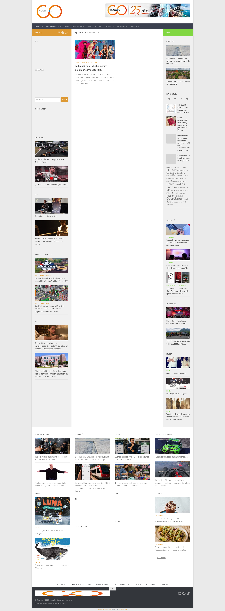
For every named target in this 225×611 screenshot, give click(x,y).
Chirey (186, 170)
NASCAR (179, 190)
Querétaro (173, 199)
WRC (171, 205)
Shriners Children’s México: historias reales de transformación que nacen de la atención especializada (51, 374)
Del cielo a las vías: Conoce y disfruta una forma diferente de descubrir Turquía (178, 61)
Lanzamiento (181, 181)
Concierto (173, 173)
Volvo (185, 202)
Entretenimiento (52, 26)
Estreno (169, 176)
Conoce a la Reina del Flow (176, 374)
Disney (183, 173)
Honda (176, 179)
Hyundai (183, 178)
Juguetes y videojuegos (43, 275)
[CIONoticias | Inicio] (49, 12)
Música (170, 190)
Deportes (97, 26)
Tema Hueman (62, 603)
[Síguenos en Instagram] (59, 32)
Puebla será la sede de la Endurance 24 (171, 457)
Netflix (182, 193)
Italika (168, 181)
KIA (172, 181)
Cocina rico (159, 516)
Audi (184, 167)
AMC (178, 167)
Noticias (38, 26)
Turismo (109, 26)
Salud (66, 26)
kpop (175, 181)
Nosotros (133, 26)
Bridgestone (180, 170)
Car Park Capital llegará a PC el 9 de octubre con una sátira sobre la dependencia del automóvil (50, 309)
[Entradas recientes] (169, 98)
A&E (167, 167)
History (171, 179)
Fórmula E (180, 176)
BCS (168, 170)
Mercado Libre (179, 188)
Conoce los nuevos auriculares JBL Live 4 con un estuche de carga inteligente (177, 242)
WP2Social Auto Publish (104, 609)
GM (185, 176)
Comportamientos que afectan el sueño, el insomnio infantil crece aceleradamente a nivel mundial (183, 142)
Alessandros (172, 167)
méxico (185, 188)
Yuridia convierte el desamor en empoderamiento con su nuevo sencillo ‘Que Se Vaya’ (178, 416)
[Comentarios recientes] (181, 98)
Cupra (179, 173)
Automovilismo (171, 285)
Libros (170, 184)
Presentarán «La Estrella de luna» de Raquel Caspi (183, 158)
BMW (174, 170)
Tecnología (121, 26)
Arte (181, 167)
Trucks (175, 202)
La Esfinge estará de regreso (177, 394)
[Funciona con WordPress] (45, 603)
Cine (89, 26)
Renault (184, 199)
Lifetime (177, 184)
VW (168, 204)
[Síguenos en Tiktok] (66, 32)
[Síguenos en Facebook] (62, 32)
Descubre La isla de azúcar (46, 216)
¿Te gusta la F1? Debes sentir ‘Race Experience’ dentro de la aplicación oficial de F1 (177, 291)
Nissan (170, 195)
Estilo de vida (77, 26)
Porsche (179, 196)
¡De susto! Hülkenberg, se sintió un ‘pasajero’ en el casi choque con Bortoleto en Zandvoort (172, 483)
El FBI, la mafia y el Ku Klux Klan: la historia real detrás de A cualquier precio (49, 241)
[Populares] (175, 98)
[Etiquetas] (187, 98)
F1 (173, 175)
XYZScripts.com (123, 609)
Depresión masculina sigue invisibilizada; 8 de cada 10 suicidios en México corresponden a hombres (51, 346)
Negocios (176, 193)
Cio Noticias (161, 558)
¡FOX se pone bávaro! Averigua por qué (51, 184)
